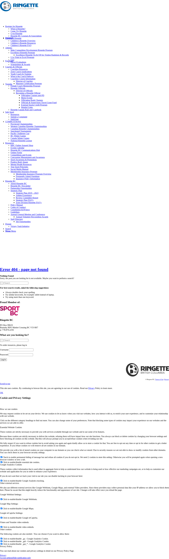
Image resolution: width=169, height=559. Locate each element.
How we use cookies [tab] (8, 409)
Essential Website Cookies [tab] (11, 427)
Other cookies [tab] (6, 529)
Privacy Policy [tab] (6, 546)
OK (1, 393)
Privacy (166, 379)
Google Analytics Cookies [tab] (11, 465)
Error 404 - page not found (24, 269)
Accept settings (6, 558)
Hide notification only (22, 558)
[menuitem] (87, 31)
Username (4, 350)
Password (4, 354)
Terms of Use (159, 379)
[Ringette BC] (20, 12)
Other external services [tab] (9, 483)
